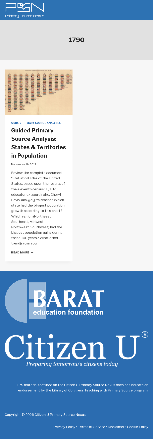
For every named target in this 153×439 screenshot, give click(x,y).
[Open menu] (144, 10)
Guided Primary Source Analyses (36, 123)
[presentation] (39, 92)
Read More (22, 252)
